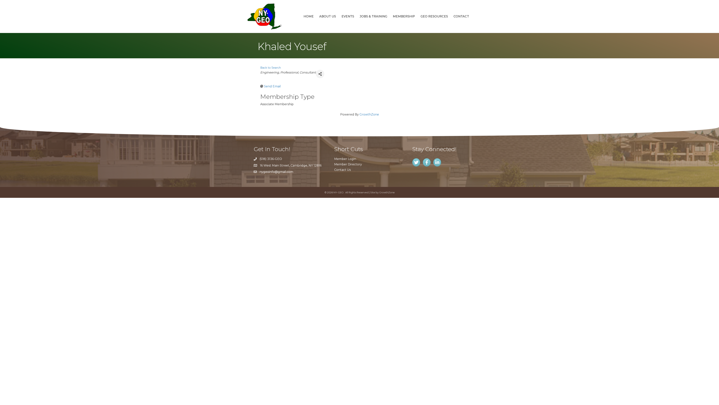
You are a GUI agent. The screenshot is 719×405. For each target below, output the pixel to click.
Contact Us (342, 170)
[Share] (320, 74)
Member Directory (348, 164)
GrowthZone (369, 114)
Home (309, 16)
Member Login (345, 159)
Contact (461, 16)
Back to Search (270, 67)
